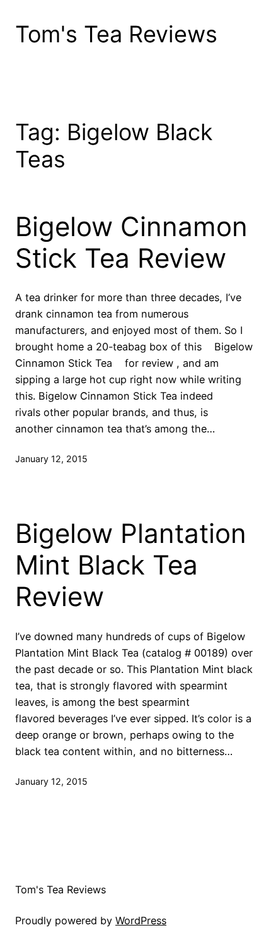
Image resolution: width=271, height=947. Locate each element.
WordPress (140, 920)
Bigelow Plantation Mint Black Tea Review (130, 565)
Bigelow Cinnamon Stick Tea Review (131, 242)
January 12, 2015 (51, 458)
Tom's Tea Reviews (116, 34)
